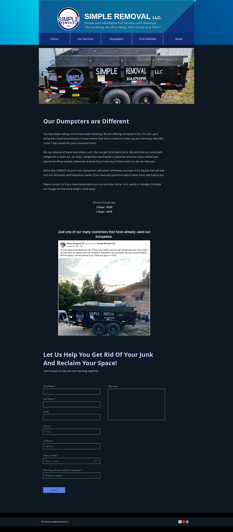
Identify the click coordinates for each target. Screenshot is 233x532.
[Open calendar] (95, 461)
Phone (46, 426)
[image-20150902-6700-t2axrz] (179, 521)
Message (112, 386)
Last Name (48, 399)
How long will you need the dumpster (62, 470)
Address (47, 441)
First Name (48, 386)
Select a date (51, 455)
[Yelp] (183, 521)
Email (46, 411)
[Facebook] (186, 521)
